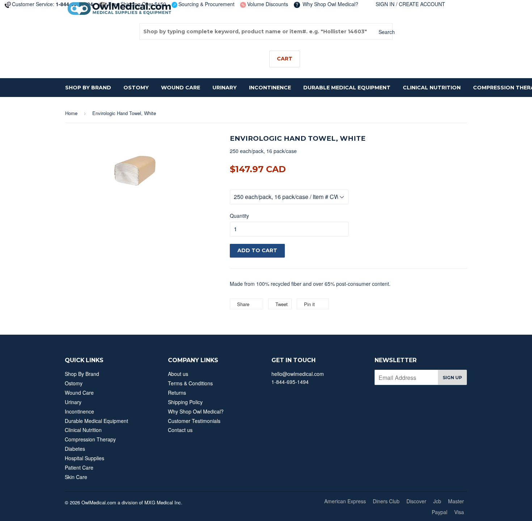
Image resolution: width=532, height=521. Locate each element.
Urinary (224, 87)
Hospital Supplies (84, 458)
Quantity (239, 215)
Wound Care (180, 87)
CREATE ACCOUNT (422, 4)
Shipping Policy (185, 402)
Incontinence (270, 87)
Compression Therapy (90, 439)
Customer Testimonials (194, 420)
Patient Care (79, 467)
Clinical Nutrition (432, 87)
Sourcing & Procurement (206, 4)
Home (71, 113)
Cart (284, 58)
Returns (177, 392)
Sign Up (452, 377)
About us (178, 373)
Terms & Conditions (190, 383)
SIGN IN (385, 4)
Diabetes (75, 448)
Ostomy (136, 87)
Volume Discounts (267, 4)
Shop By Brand (88, 87)
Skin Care (76, 476)
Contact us (180, 429)
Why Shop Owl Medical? (329, 4)
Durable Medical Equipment (346, 87)
